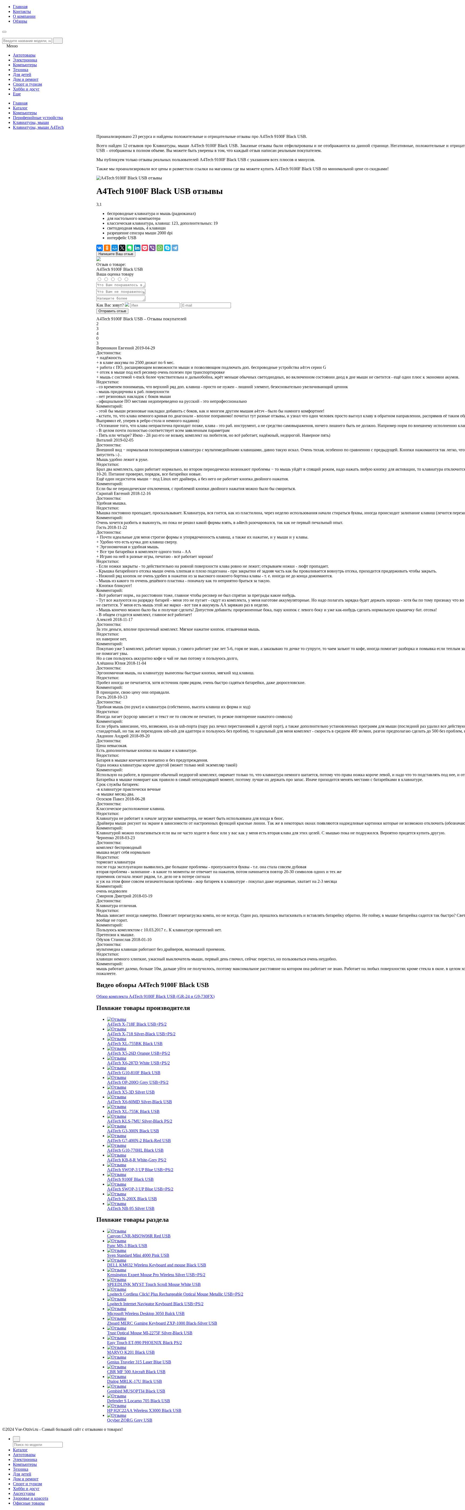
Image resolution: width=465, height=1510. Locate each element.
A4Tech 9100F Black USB (130, 1179)
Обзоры (20, 21)
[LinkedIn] (137, 248)
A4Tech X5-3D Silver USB (131, 1092)
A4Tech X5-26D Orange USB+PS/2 (138, 1053)
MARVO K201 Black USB (131, 1352)
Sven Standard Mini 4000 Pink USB (138, 1255)
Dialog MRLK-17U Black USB (134, 1381)
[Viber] (152, 248)
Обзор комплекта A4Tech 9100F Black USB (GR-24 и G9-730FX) (155, 996)
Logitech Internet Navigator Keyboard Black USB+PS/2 (155, 1303)
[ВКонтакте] (99, 248)
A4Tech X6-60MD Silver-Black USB (139, 1101)
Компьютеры (25, 112)
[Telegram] (175, 248)
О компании (24, 16)
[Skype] (167, 248)
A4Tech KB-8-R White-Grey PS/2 (136, 1160)
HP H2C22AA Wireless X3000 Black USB (144, 1410)
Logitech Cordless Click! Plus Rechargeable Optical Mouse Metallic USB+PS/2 (175, 1294)
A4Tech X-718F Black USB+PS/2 (137, 1024)
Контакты (22, 11)
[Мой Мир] (114, 248)
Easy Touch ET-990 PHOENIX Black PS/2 (144, 1342)
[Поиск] (16, 1439)
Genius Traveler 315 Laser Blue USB (139, 1362)
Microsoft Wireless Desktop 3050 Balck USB (146, 1313)
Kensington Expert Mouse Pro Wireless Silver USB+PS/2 (156, 1274)
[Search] (58, 41)
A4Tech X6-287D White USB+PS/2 (138, 1063)
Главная (20, 6)
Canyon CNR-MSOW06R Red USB (139, 1236)
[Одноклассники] (107, 248)
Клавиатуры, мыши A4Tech (38, 127)
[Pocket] (145, 248)
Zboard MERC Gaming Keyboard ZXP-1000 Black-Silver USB (162, 1323)
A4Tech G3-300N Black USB (133, 1131)
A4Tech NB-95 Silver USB (130, 1208)
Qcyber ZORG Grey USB (129, 1420)
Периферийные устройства (38, 117)
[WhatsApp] (160, 248)
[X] (122, 248)
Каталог (20, 108)
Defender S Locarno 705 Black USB (138, 1400)
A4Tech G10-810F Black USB (133, 1072)
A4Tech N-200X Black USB (132, 1198)
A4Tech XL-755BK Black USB (135, 1043)
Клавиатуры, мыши (31, 122)
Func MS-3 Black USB (127, 1245)
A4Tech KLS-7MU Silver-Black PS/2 (139, 1121)
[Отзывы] (116, 1019)
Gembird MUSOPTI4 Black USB (136, 1391)
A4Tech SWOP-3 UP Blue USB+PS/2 (140, 1169)
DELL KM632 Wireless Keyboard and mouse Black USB (156, 1265)
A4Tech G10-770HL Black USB (135, 1150)
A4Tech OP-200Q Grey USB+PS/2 (137, 1082)
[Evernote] (129, 248)
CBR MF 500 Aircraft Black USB (136, 1371)
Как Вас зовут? (110, 305)
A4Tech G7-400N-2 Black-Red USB (139, 1140)
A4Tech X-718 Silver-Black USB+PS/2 (141, 1034)
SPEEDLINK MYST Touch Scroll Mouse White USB (154, 1284)
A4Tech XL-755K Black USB (133, 1111)
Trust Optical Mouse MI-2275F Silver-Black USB (149, 1333)
